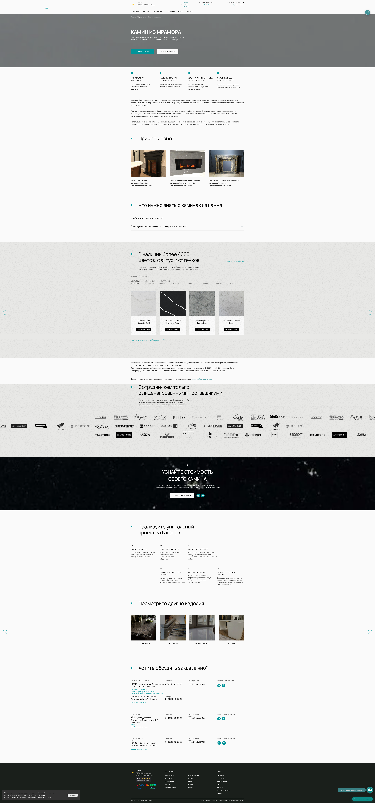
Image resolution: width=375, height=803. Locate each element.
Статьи (219, 793)
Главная (133, 17)
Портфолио (221, 778)
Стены (190, 778)
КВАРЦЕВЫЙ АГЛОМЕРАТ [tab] (135, 282)
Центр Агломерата (140, 772)
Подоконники (169, 781)
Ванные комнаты (193, 775)
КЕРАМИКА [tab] (205, 283)
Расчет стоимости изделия (362, 799)
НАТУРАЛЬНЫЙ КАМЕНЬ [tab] (165, 282)
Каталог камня (222, 781)
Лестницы (168, 778)
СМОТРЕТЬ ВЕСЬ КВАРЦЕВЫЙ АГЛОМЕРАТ (146, 340)
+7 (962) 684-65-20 (212, 368)
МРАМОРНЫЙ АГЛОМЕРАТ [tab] (150, 282)
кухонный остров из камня (203, 379)
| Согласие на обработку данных (233, 801)
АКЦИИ (180, 11)
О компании (221, 775)
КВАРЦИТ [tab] (219, 283)
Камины (190, 787)
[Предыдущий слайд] (5, 312)
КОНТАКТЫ (189, 11)
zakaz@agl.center (207, 2)
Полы (190, 781)
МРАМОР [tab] (233, 283)
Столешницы (169, 775)
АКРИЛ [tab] (190, 283)
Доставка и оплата (223, 790)
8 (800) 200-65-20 (236, 2)
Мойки (190, 784)
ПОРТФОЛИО (170, 11)
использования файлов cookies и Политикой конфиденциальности (27, 797)
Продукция (142, 17)
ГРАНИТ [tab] (176, 283)
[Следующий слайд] (370, 312)
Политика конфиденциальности (212, 801)
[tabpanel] (187, 315)
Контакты (220, 787)
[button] (238, 5)
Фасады (167, 784)
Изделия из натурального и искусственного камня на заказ (146, 5)
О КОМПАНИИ (157, 11)
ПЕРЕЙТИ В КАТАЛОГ (233, 261)
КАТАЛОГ (146, 11)
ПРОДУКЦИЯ (135, 11)
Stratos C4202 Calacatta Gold (144, 321)
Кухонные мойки (170, 787)
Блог (218, 784)
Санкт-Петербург (187, 5)
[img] (47, 9)
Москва (185, 2)
